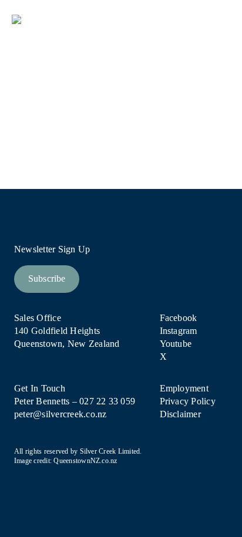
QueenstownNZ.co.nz (85, 461)
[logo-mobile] (66, 19)
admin (39, 141)
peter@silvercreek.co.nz (60, 414)
